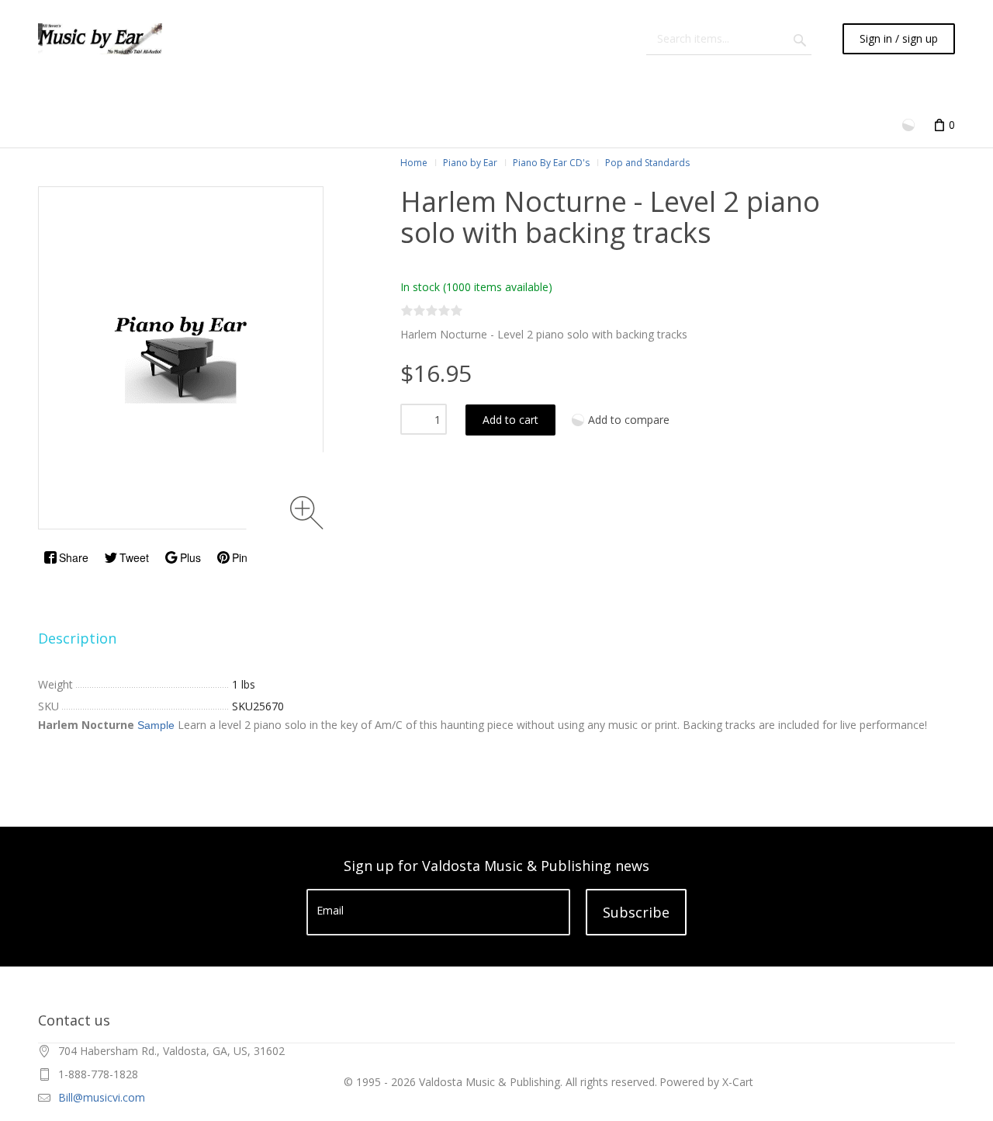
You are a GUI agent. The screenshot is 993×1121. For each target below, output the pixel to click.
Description (77, 638)
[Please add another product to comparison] (910, 123)
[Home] (100, 38)
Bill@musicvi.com (101, 1097)
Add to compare (628, 419)
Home (413, 162)
